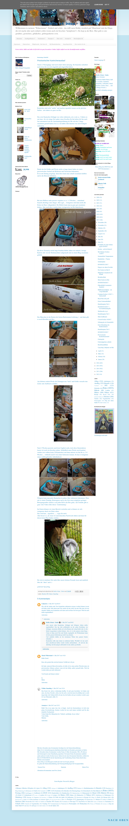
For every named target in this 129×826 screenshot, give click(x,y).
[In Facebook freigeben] (81, 591)
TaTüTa (42, 801)
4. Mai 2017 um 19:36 (58, 688)
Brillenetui (28, 791)
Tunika (95, 801)
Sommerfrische (27, 119)
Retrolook (79, 797)
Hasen (50, 594)
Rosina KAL (106, 394)
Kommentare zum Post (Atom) (52, 770)
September (101, 231)
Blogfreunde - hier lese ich (39, 44)
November (101, 225)
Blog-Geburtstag (19, 791)
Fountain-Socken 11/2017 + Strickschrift (105, 295)
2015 (98, 366)
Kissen (112, 793)
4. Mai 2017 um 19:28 (59, 655)
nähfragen (34, 806)
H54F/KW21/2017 (103, 264)
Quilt (63, 797)
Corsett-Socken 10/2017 (104, 319)
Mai (99, 242)
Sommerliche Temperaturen (105, 256)
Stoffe (104, 799)
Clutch (35, 791)
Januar (100, 359)
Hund (94, 793)
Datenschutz (26, 44)
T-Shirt (36, 801)
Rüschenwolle (18, 799)
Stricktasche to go (103, 311)
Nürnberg (18, 797)
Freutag (18, 793)
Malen (72, 795)
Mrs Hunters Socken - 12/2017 (104, 252)
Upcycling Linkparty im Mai (106, 347)
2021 (98, 209)
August (100, 234)
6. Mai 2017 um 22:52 (53, 705)
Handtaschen (65, 793)
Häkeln (96, 390)
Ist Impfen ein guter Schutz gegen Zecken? (105, 245)
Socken (69, 799)
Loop (48, 795)
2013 (98, 371)
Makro (96, 392)
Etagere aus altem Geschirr (105, 267)
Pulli (57, 797)
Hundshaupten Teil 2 (103, 329)
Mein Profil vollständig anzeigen (103, 90)
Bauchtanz (108, 788)
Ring (93, 797)
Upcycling (46, 587)
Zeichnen (104, 804)
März (99, 354)
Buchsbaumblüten (103, 345)
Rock (98, 797)
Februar (100, 356)
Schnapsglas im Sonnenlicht (105, 322)
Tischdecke (65, 801)
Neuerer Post (41, 767)
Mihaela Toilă (102, 183)
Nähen (106, 392)
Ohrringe (29, 797)
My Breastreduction (55, 44)
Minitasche (80, 795)
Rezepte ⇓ (51, 38)
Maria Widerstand (47, 655)
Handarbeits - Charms (104, 259)
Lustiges (55, 795)
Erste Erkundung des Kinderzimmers (103, 325)
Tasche (48, 801)
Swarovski (29, 801)
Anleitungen (107, 381)
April (99, 351)
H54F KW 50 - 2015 (27, 110)
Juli (99, 236)
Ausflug (97, 383)
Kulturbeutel (28, 795)
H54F (45, 793)
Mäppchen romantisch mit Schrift (105, 273)
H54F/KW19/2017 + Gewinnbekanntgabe (104, 307)
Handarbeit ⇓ (41, 38)
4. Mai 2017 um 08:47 (54, 604)
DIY (48, 594)
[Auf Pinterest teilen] (82, 591)
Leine (36, 795)
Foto (105, 387)
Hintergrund (85, 793)
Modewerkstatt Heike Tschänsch (104, 178)
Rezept (96, 394)
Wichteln (97, 804)
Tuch (89, 801)
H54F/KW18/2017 (103, 332)
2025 (98, 200)
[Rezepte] (104, 137)
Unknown (44, 604)
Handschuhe (55, 793)
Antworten (44, 615)
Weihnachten (83, 804)
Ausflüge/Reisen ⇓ (30, 38)
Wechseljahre (97, 400)
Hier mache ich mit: (80, 44)
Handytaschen (75, 793)
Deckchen (58, 791)
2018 (98, 217)
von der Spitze (52, 806)
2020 (98, 211)
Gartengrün (101, 339)
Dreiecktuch (86, 791)
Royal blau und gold (103, 298)
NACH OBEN (118, 820)
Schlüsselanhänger (34, 799)
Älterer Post (85, 767)
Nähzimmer (107, 795)
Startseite (19, 38)
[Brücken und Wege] (104, 123)
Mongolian (101, 187)
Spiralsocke (90, 799)
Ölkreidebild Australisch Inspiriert (104, 286)
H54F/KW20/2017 (103, 282)
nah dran (26, 806)
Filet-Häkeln (96, 791)
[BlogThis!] (77, 591)
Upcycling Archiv (67, 44)
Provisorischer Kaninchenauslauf (103, 335)
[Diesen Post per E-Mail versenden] (76, 591)
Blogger (72, 781)
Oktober (100, 228)
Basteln (44, 594)
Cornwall (96, 385)
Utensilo (27, 804)
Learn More (98, 4)
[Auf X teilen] (79, 591)
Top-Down (82, 801)
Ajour (37, 788)
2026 (98, 197)
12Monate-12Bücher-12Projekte (24, 788)
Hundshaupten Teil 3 (103, 314)
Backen (79, 788)
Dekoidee (97, 388)
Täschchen (108, 801)
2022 (98, 206)
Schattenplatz (101, 262)
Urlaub (17, 803)
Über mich (59, 38)
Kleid (19, 795)
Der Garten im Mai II (104, 270)
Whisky (92, 804)
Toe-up (72, 801)
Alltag (96, 381)
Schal (25, 799)
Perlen (50, 797)
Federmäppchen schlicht (104, 342)
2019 (98, 214)
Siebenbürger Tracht (28, 128)
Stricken (107, 396)
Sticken (98, 799)
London (107, 390)
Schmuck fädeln (98, 397)
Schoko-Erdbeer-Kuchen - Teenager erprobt (27, 149)
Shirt (63, 799)
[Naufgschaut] (104, 109)
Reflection (70, 797)
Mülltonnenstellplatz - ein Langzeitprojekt (105, 290)
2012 (98, 374)
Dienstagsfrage (76, 791)
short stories (103, 402)
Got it (107, 4)
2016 (98, 363)
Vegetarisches (106, 398)
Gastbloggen (28, 793)
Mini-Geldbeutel (102, 317)
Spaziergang (80, 799)
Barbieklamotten (88, 788)
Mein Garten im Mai (103, 280)
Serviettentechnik (56, 799)
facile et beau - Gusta (52, 622)
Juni (99, 239)
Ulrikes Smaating (47, 688)
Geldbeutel (37, 793)
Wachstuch (64, 804)
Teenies (96, 398)
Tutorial (100, 801)
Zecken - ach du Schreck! (105, 249)
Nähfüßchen (99, 795)
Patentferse (44, 797)
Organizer (36, 797)
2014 (98, 368)
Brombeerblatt (102, 277)
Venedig (44, 804)
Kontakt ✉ (68, 38)
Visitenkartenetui (54, 804)
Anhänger (53, 788)
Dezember (101, 222)
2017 (98, 220)
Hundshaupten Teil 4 (103, 304)
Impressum (17, 44)
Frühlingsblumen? (27, 157)
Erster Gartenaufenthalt (104, 301)
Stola (109, 799)
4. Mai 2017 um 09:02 (67, 622)
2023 (98, 203)
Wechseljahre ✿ (78, 38)
